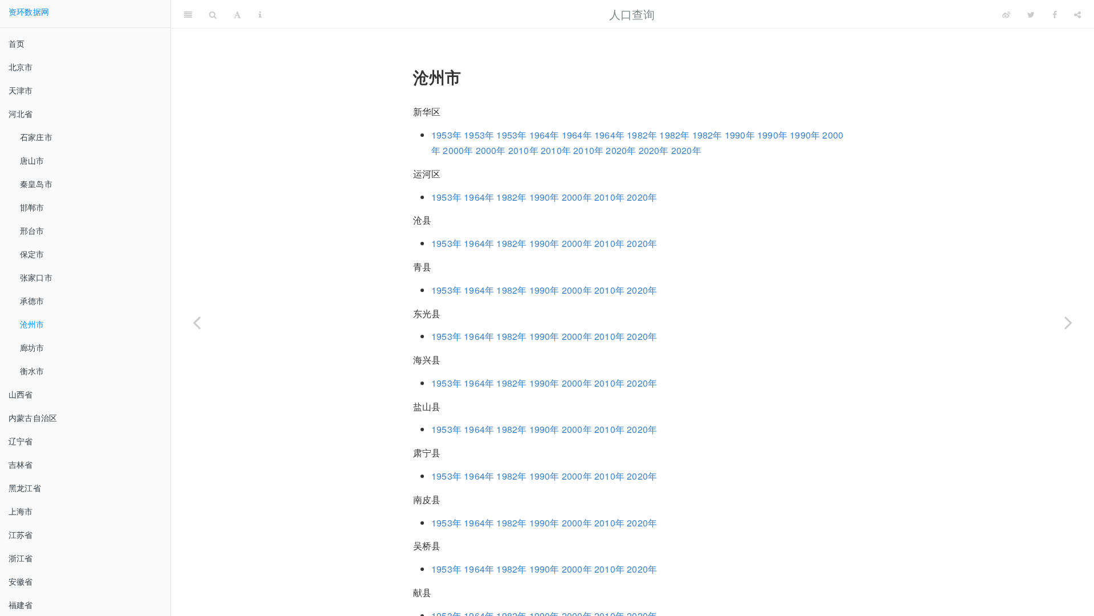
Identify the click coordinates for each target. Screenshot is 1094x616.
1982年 (642, 134)
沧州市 (32, 324)
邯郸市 (32, 207)
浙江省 (21, 558)
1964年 (544, 134)
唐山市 (32, 160)
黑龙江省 (25, 487)
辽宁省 (21, 441)
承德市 (32, 300)
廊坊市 (32, 347)
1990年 (740, 134)
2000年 (458, 150)
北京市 (21, 66)
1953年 (446, 134)
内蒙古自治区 (33, 417)
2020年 (621, 150)
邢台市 (32, 230)
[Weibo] (1006, 14)
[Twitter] (1031, 14)
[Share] (1077, 14)
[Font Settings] (237, 14)
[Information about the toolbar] (260, 14)
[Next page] (1068, 322)
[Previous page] (196, 322)
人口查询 (632, 14)
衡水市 (32, 370)
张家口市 (36, 277)
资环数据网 (29, 11)
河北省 (21, 113)
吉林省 (21, 464)
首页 (17, 43)
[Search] (213, 14)
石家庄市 (36, 137)
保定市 (32, 254)
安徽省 (21, 581)
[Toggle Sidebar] (188, 14)
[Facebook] (1055, 14)
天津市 (21, 90)
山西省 (21, 394)
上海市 (21, 511)
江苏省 (21, 534)
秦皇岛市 (36, 183)
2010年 (523, 150)
